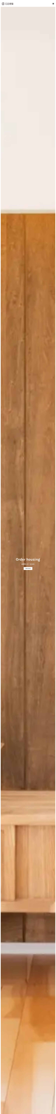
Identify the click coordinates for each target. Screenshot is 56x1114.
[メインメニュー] (53, 4)
